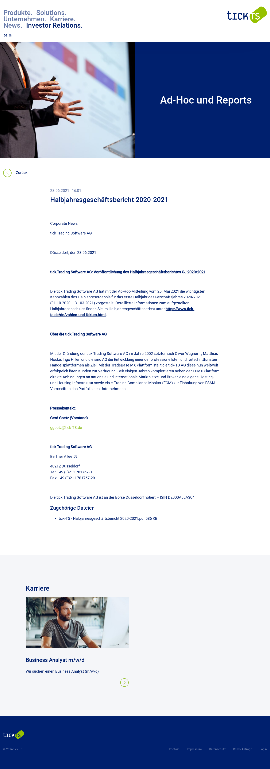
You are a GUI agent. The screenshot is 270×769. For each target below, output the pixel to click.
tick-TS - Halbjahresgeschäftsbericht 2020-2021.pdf (102, 518)
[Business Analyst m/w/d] (77, 647)
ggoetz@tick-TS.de (66, 427)
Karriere (37, 588)
